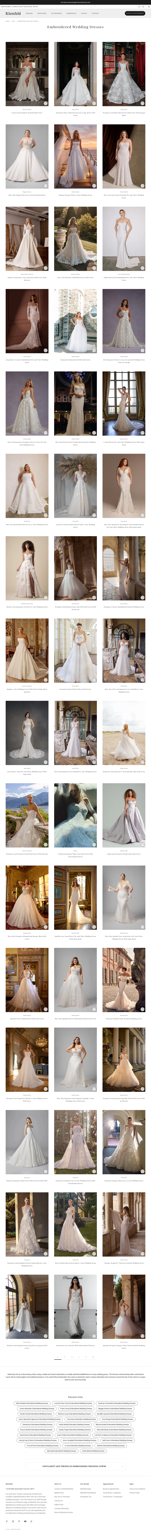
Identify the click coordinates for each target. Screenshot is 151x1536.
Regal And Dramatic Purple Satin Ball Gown (124, 854)
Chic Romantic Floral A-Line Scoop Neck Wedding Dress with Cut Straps (124, 361)
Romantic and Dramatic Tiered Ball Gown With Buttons (27, 854)
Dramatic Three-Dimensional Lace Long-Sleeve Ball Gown (75, 114)
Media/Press (59, 1493)
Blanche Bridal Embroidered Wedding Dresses (112, 1425)
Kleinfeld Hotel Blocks (88, 1493)
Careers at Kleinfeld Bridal (63, 1489)
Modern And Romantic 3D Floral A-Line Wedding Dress (27, 607)
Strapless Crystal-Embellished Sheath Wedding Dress (124, 607)
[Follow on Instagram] (13, 1521)
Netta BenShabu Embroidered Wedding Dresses (114, 1430)
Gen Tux (35, 6)
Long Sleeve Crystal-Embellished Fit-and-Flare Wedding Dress (27, 361)
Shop (13, 21)
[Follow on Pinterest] (19, 1521)
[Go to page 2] (93, 1357)
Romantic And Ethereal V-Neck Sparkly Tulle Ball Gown (124, 772)
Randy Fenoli (75, 192)
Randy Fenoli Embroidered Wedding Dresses (36, 1414)
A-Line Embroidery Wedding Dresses (78, 1446)
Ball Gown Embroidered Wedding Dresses (117, 1440)
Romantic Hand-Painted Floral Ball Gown (75, 689)
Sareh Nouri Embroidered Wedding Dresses (35, 1435)
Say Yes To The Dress (62, 1497)
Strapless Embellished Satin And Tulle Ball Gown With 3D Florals (75, 608)
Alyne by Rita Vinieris (27, 274)
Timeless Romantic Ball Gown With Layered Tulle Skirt (27, 1181)
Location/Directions (61, 1508)
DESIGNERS (41, 13)
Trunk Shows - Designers (112, 1493)
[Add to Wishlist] (45, 103)
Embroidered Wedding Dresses (28, 21)
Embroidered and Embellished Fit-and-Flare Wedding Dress (124, 279)
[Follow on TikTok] (31, 1521)
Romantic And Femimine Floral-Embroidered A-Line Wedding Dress (27, 1264)
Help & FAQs (58, 1505)
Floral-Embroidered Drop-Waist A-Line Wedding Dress (75, 1263)
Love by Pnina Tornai (124, 274)
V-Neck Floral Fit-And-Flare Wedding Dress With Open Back (124, 443)
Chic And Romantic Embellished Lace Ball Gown (75, 277)
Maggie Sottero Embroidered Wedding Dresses (115, 1409)
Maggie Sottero (27, 192)
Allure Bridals (124, 192)
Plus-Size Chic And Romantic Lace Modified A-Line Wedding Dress (124, 690)
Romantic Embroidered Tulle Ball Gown (75, 360)
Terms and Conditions (137, 1489)
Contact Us (58, 1501)
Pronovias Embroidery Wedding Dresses (81, 1419)
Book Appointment (135, 13)
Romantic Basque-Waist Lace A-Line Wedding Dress (124, 1181)
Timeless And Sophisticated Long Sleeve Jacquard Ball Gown (27, 1347)
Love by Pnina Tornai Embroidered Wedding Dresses (73, 1403)
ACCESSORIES (56, 13)
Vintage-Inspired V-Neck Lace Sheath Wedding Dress (124, 1263)
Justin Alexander (27, 686)
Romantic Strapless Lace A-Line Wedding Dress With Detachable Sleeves (75, 1182)
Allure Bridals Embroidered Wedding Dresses (32, 1403)
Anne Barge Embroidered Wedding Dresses (117, 1419)
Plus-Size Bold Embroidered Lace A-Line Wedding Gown (27, 525)
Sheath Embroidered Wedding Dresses (111, 1446)
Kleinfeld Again (17, 6)
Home (7, 21)
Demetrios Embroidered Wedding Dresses (38, 1425)
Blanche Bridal (27, 109)
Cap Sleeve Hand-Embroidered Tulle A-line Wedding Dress (75, 526)
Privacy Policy (134, 1493)
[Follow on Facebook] (7, 1521)
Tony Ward (76, 521)
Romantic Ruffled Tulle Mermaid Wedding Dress (124, 1019)
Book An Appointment (111, 1489)
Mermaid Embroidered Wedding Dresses (61, 1451)
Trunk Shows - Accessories (112, 1497)
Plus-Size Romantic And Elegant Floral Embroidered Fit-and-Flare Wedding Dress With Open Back (124, 526)
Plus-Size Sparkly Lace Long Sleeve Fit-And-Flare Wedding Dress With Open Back (124, 937)
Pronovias (27, 1177)
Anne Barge (27, 768)
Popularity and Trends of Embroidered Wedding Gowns (74, 1466)
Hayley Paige (124, 768)
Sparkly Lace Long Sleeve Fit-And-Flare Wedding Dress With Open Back (75, 937)
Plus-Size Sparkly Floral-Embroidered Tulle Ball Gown (75, 1019)
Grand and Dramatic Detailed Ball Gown (27, 113)
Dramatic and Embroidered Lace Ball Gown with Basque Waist (124, 114)
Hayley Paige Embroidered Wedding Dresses (75, 1430)
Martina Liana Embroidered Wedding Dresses (74, 1414)
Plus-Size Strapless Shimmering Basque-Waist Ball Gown (27, 937)
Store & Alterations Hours (63, 1512)
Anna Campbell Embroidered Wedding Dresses (79, 1440)
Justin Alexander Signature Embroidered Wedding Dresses (39, 1419)
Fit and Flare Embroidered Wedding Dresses (42, 1446)
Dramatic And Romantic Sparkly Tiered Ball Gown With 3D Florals (124, 1099)
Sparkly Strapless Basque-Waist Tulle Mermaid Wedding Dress (124, 1347)
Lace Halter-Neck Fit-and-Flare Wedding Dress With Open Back (27, 773)
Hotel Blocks (28, 6)
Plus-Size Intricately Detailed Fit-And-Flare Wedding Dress (124, 196)
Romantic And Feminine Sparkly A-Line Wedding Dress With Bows (27, 1099)
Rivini (75, 850)
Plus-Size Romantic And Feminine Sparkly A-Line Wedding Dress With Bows (75, 1099)
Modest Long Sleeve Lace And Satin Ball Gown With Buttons (27, 279)
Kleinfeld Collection (27, 603)
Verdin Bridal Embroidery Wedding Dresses (74, 1425)
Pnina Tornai (27, 356)
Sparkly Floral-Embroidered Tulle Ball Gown (27, 1019)
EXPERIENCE (71, 13)
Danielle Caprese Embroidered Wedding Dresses (114, 1414)
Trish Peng (27, 521)
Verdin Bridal (75, 356)
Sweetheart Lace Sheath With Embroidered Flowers (75, 1345)
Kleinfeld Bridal (6, 6)
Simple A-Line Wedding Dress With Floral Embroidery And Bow (27, 690)
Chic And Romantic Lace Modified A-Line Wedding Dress (75, 772)
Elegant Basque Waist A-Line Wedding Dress (75, 195)
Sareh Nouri (75, 109)
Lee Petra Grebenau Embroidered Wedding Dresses (113, 1435)
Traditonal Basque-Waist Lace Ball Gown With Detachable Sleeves (75, 855)
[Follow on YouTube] (25, 1521)
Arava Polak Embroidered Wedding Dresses (72, 1435)
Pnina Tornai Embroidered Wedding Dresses (76, 1409)
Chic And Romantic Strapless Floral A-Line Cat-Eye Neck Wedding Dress (27, 443)
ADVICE (84, 13)
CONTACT (95, 13)
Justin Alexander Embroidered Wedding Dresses (36, 1409)
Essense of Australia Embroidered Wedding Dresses (117, 1403)
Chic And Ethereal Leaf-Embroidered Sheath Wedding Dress (75, 443)
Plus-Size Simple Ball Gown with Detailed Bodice (27, 195)
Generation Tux (85, 1497)
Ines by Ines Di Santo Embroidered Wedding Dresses (38, 1440)
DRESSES (29, 13)
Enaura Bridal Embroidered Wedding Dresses (36, 1430)
